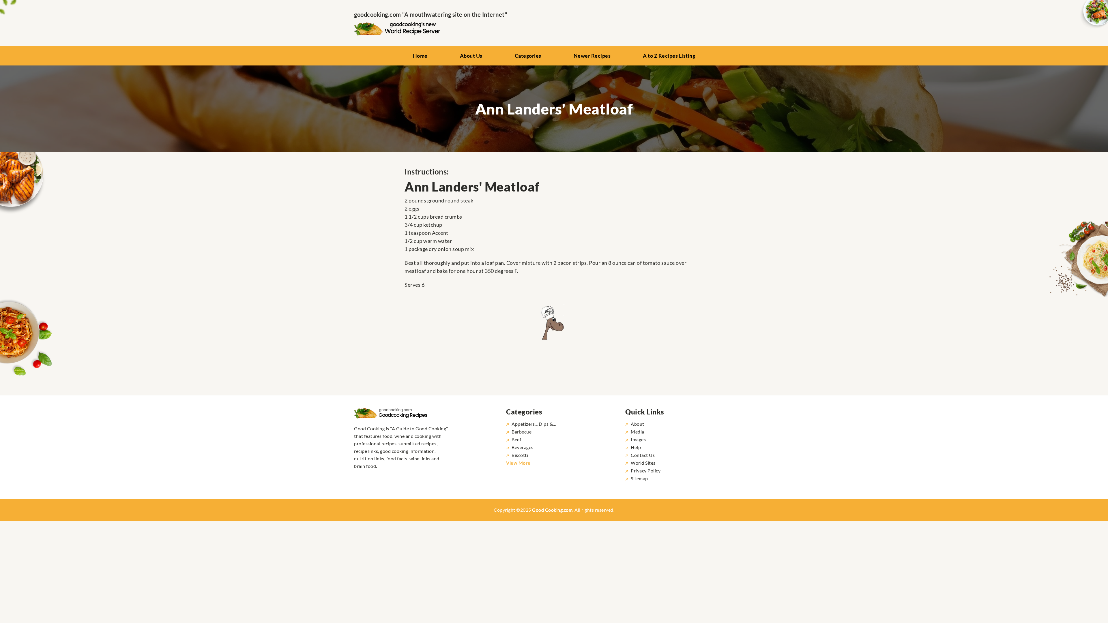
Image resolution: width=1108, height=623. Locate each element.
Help (636, 447)
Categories (528, 55)
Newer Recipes (592, 55)
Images (638, 439)
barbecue (521, 431)
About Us (471, 55)
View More (518, 463)
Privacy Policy (645, 470)
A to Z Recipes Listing (669, 55)
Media (637, 431)
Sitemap (639, 478)
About (637, 424)
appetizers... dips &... (534, 424)
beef (516, 439)
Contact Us (643, 455)
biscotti (520, 455)
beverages (523, 447)
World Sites (643, 463)
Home (420, 55)
